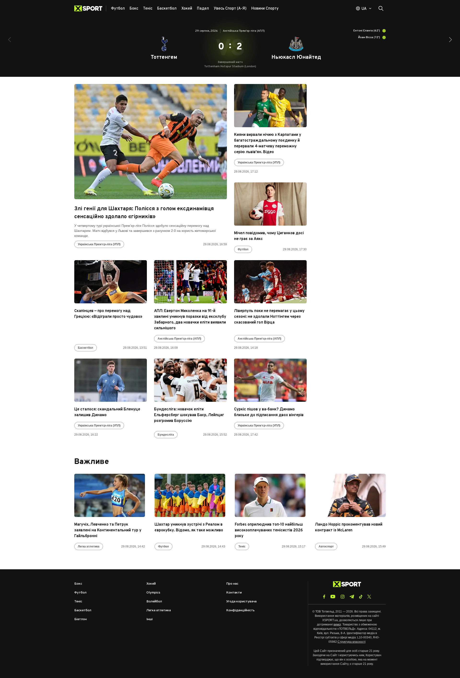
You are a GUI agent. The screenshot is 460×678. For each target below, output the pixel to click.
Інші (149, 619)
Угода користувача (241, 602)
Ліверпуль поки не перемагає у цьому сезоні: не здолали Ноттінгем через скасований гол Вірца (269, 317)
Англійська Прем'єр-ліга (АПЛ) (179, 338)
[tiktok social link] (360, 597)
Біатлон (80, 619)
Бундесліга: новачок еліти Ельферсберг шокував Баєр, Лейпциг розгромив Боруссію (189, 415)
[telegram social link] (351, 597)
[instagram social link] (342, 597)
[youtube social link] (333, 596)
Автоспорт (326, 546)
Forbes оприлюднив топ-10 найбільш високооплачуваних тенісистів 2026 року (269, 530)
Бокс (78, 584)
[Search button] (381, 8)
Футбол (243, 249)
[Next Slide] (450, 39)
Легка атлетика (88, 546)
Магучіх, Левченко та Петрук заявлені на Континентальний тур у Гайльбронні (107, 530)
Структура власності (352, 641)
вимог (337, 624)
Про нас (232, 584)
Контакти (234, 593)
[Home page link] (90, 8)
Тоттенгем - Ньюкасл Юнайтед (230, 47)
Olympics (153, 593)
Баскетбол (85, 347)
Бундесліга (166, 434)
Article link (150, 141)
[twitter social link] (369, 597)
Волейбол (154, 602)
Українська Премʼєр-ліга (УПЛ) (99, 244)
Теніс (242, 546)
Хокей (151, 584)
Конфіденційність (240, 610)
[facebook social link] (324, 597)
